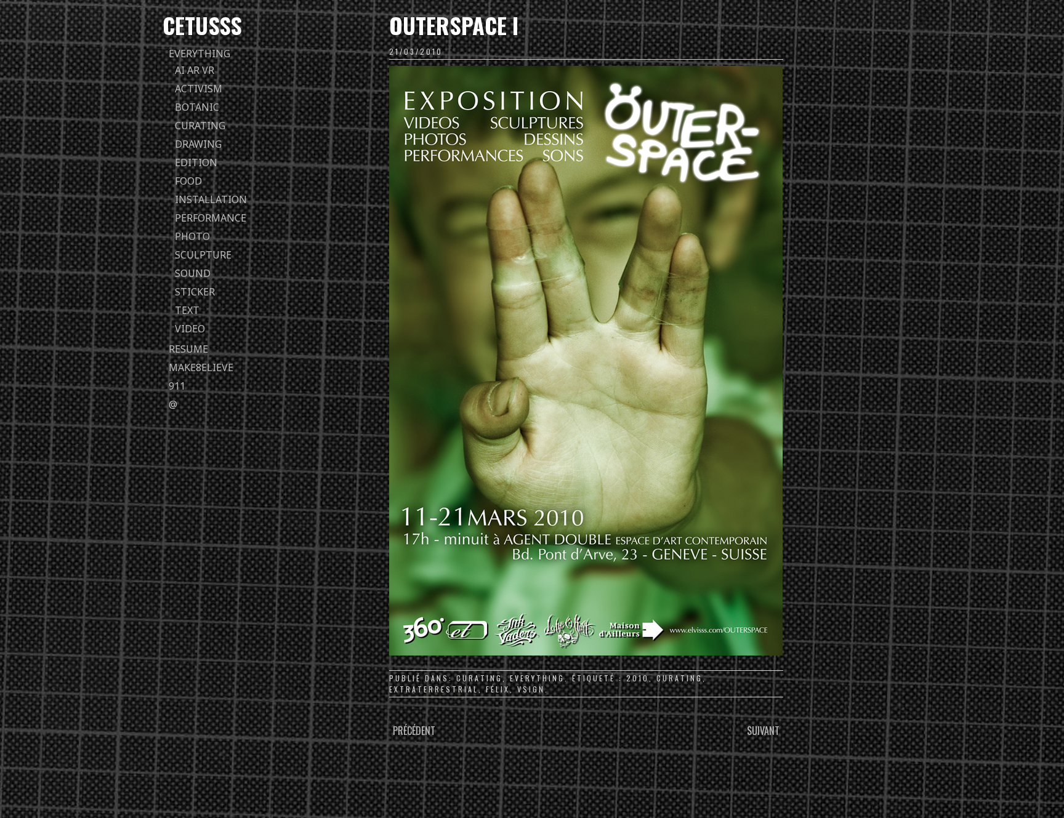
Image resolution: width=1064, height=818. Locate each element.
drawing (198, 144)
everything (199, 53)
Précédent (414, 730)
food (188, 181)
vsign (531, 689)
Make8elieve (201, 367)
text (187, 310)
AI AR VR (194, 70)
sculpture (203, 255)
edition (196, 162)
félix (498, 689)
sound (193, 273)
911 (177, 386)
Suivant (763, 730)
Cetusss (202, 25)
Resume (188, 349)
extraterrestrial (433, 689)
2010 (637, 678)
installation (211, 199)
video (190, 328)
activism (198, 88)
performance (210, 218)
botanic (197, 107)
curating (200, 125)
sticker (195, 292)
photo (192, 236)
